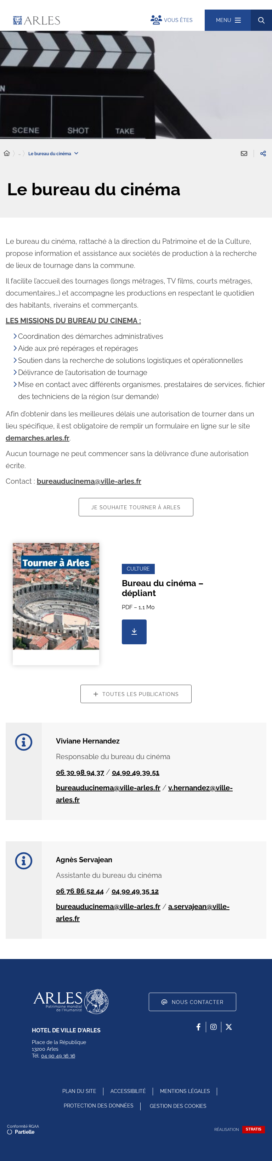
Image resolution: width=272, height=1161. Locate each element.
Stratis (253, 1129)
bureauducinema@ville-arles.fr (89, 481)
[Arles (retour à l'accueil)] (74, 20)
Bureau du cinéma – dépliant (162, 588)
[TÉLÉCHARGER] (134, 631)
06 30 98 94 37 (80, 772)
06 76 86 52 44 (80, 891)
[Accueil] (7, 153)
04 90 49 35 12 (135, 891)
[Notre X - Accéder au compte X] (228, 1027)
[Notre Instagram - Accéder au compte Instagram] (213, 1027)
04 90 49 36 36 (58, 1056)
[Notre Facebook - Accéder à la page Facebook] (198, 1027)
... (19, 153)
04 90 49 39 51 (135, 772)
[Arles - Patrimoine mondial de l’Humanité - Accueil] (71, 1001)
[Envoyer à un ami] (244, 153)
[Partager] (263, 153)
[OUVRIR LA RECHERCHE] (261, 20)
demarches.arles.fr (37, 438)
